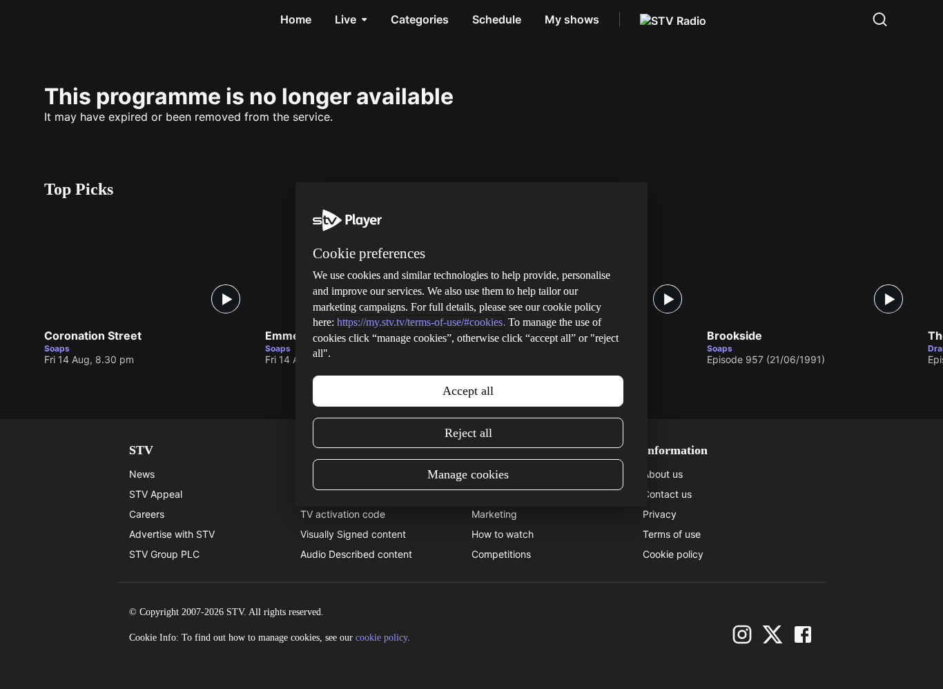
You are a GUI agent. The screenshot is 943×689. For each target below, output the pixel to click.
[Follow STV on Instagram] (742, 634)
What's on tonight (510, 494)
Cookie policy (673, 554)
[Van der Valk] (589, 266)
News (142, 474)
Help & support (334, 494)
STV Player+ (499, 474)
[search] (879, 19)
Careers (146, 514)
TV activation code (342, 514)
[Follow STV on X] (772, 634)
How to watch (502, 534)
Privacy (660, 514)
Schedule (496, 19)
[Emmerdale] (368, 266)
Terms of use (672, 534)
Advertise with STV (172, 534)
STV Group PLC (164, 554)
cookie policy (381, 637)
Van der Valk (520, 336)
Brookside (734, 336)
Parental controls (338, 474)
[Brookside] (810, 266)
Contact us (667, 494)
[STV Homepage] (77, 19)
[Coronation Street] (147, 266)
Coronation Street (93, 336)
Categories (420, 19)
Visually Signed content (353, 534)
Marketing (494, 514)
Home (295, 19)
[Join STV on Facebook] (803, 634)
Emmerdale (296, 336)
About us (663, 474)
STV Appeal (155, 494)
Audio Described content (356, 554)
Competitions (501, 554)
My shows (572, 19)
